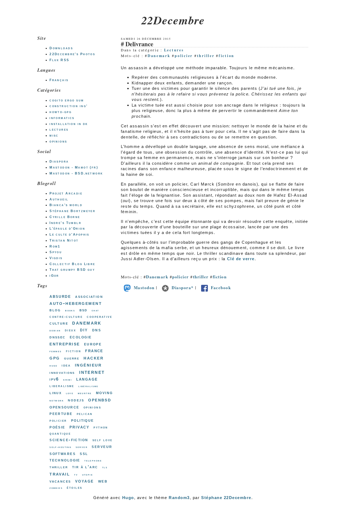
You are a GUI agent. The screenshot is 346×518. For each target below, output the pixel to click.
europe (93, 343)
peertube (60, 413)
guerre (72, 358)
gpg (54, 358)
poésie (57, 426)
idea (66, 365)
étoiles (74, 488)
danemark (86, 322)
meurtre (85, 393)
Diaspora (59, 161)
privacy (79, 427)
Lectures (174, 50)
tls (105, 467)
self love (102, 440)
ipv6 (54, 379)
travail (59, 474)
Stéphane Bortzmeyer (72, 211)
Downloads (61, 48)
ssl (84, 453)
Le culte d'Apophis (69, 234)
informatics (62, 118)
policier (184, 55)
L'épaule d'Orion (67, 228)
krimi (67, 379)
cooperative (99, 317)
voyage (84, 481)
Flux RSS (59, 60)
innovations (62, 372)
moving (104, 392)
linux (55, 392)
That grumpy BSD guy (72, 270)
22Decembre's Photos (72, 54)
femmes (55, 351)
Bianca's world (65, 205)
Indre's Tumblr (65, 223)
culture (58, 323)
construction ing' (68, 106)
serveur (102, 446)
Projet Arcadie (65, 193)
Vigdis (56, 258)
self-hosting (60, 447)
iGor (54, 276)
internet (92, 371)
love (70, 393)
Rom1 (55, 246)
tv (76, 474)
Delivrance (139, 43)
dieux (70, 330)
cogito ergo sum (66, 100)
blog (55, 310)
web (103, 481)
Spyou (55, 252)
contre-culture (66, 317)
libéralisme (88, 386)
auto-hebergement (75, 303)
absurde (60, 296)
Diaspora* (183, 288)
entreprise (64, 344)
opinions (58, 141)
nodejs (76, 400)
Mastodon (144, 288)
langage (87, 379)
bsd (83, 310)
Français (58, 80)
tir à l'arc (85, 466)
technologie (64, 460)
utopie (87, 474)
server (82, 447)
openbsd (99, 399)
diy (84, 329)
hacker (94, 358)
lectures (58, 129)
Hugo (128, 497)
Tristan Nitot (64, 240)
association (89, 296)
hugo (53, 365)
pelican (85, 414)
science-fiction (68, 439)
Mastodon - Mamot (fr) (73, 167)
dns (96, 329)
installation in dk (68, 124)
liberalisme (61, 386)
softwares (62, 453)
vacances (60, 481)
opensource (64, 406)
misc (54, 135)
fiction (226, 55)
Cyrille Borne (64, 217)
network (56, 400)
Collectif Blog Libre (72, 264)
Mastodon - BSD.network (76, 173)
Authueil (58, 199)
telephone (93, 460)
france (94, 350)
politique (82, 420)
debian (55, 330)
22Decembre (173, 20)
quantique (60, 433)
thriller (206, 55)
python (101, 427)
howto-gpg (60, 112)
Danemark (159, 55)
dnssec (57, 337)
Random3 (179, 497)
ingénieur (88, 365)
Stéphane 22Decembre (226, 497)
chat (95, 310)
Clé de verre (241, 258)
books (70, 310)
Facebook (221, 288)
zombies (56, 487)
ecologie (81, 336)
